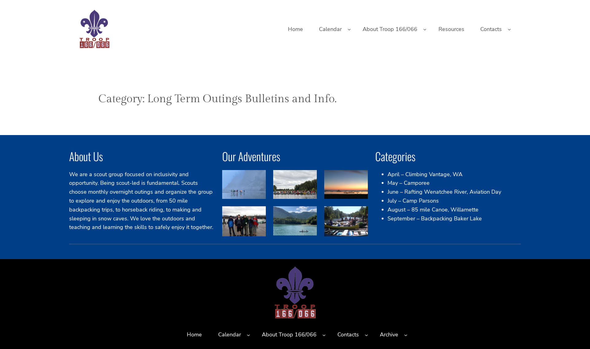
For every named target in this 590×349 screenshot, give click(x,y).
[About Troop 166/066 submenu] (425, 29)
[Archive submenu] (405, 334)
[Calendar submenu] (349, 29)
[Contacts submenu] (509, 29)
